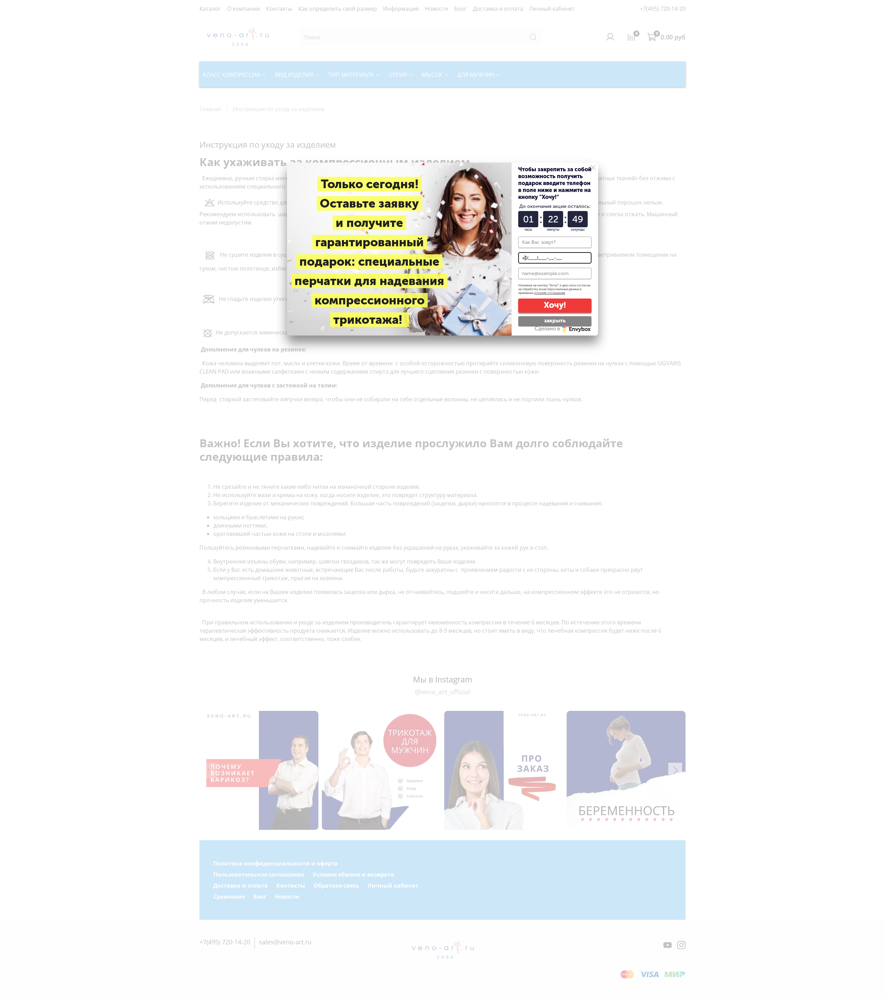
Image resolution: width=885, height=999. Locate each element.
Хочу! (555, 305)
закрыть (555, 321)
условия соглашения (549, 293)
